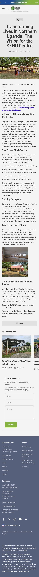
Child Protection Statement (27, 455)
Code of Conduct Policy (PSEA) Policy (28, 462)
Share (21, 323)
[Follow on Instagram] (14, 519)
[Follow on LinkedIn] (25, 519)
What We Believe (27, 451)
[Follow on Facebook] (3, 519)
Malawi (4, 467)
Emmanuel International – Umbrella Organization (9, 449)
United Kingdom (7, 459)
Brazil (4, 463)
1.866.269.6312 (13, 487)
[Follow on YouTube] (20, 519)
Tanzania (5, 470)
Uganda (19, 20)
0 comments (26, 51)
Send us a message (8, 502)
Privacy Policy (9, 389)
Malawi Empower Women (17, 2)
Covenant (25, 467)
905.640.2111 (11, 485)
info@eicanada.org (8, 506)
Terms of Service (19, 389)
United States (6, 455)
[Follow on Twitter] (9, 519)
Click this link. (6, 307)
